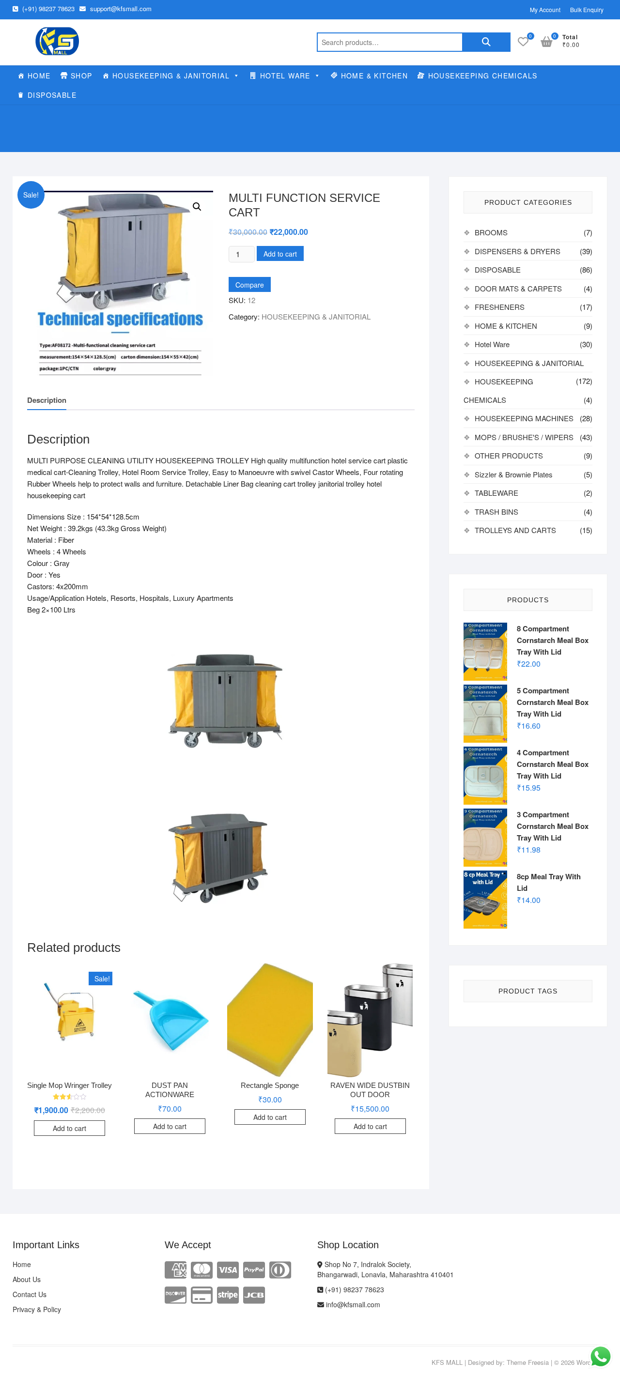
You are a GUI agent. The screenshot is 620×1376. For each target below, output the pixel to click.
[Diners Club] (280, 1269)
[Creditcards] (202, 1294)
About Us (27, 1279)
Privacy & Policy (37, 1309)
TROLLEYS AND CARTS (515, 530)
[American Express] (175, 1269)
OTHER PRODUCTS (509, 455)
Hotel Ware (492, 344)
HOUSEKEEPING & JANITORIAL (171, 75)
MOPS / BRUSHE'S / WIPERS (524, 437)
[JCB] (254, 1294)
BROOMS (491, 232)
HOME (39, 75)
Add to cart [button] (69, 1128)
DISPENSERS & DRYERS (517, 251)
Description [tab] (46, 400)
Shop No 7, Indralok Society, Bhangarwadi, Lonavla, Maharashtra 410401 (385, 1269)
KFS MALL (447, 1362)
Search (486, 42)
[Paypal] (254, 1269)
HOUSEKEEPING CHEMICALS (483, 75)
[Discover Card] (175, 1294)
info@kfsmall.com (352, 1304)
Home (22, 1264)
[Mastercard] (202, 1269)
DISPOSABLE (52, 95)
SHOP (82, 75)
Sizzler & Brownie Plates (514, 474)
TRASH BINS (496, 511)
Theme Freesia (528, 1362)
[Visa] (228, 1269)
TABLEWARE (496, 493)
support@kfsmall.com (120, 8)
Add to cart (280, 254)
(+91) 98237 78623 (47, 8)
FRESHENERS (500, 307)
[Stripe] (228, 1294)
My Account (545, 9)
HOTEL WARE (285, 75)
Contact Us (29, 1294)
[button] (197, 206)
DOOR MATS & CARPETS (518, 288)
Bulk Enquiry (587, 9)
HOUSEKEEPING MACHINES (524, 418)
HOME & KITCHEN (374, 75)
